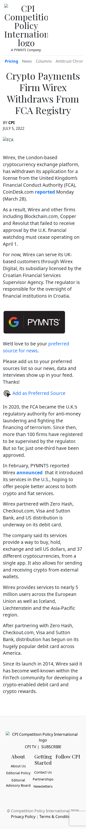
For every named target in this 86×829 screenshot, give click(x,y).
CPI (11, 122)
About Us (18, 766)
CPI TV (30, 746)
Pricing (11, 61)
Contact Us (43, 772)
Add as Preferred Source (38, 393)
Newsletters (43, 786)
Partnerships (43, 779)
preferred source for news (36, 347)
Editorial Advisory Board (18, 783)
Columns (44, 61)
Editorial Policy (18, 773)
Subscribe (51, 746)
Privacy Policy (23, 816)
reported (45, 192)
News (27, 61)
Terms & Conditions (57, 816)
